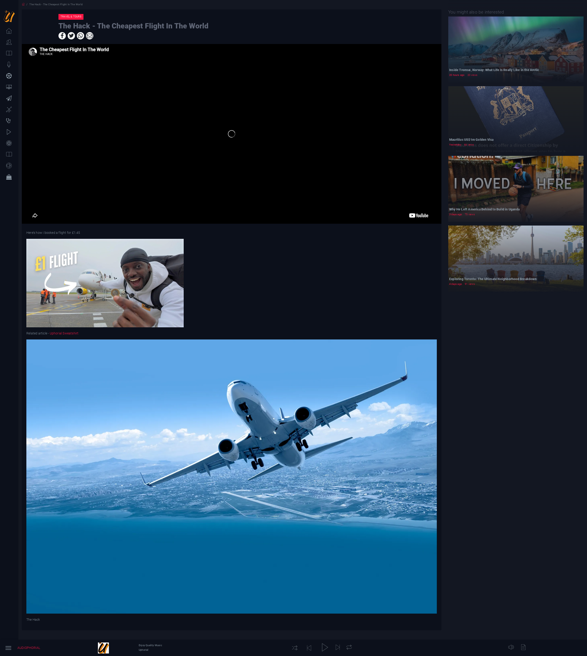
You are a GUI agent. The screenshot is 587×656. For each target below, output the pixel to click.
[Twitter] (71, 35)
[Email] (89, 35)
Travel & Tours (71, 16)
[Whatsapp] (80, 35)
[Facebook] (62, 35)
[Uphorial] (103, 647)
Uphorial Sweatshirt (63, 333)
